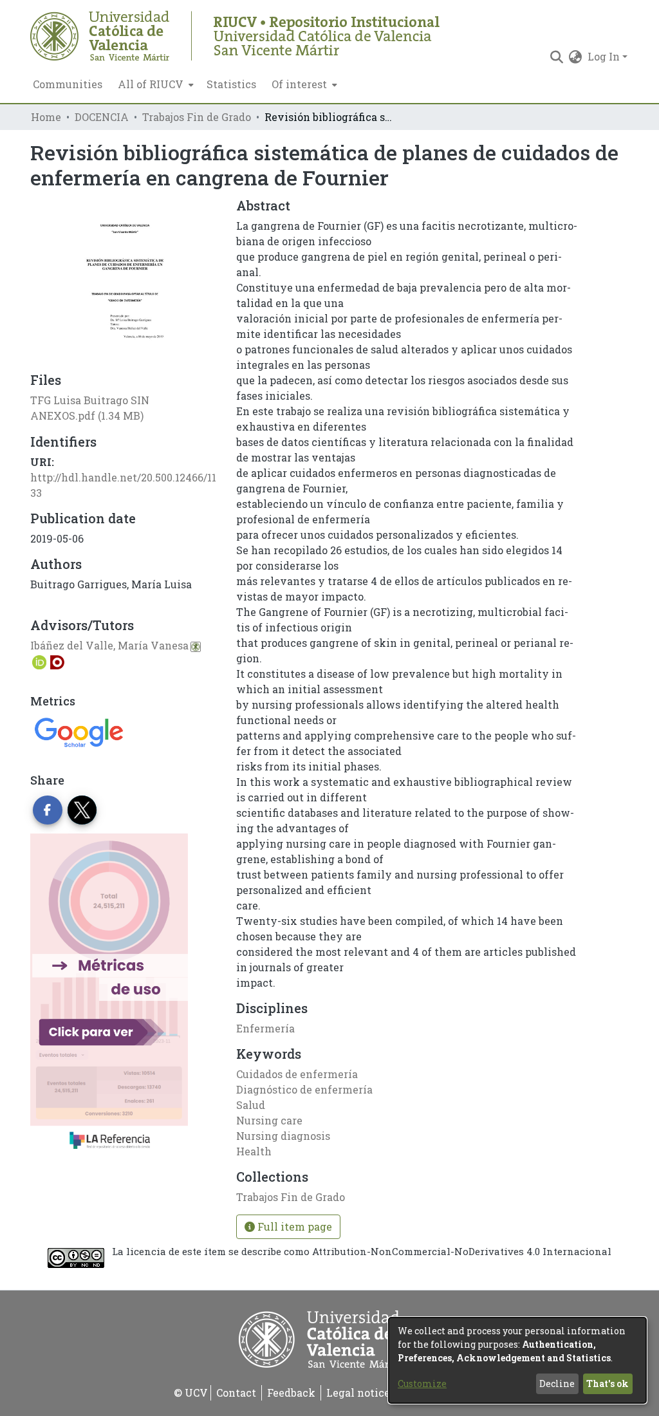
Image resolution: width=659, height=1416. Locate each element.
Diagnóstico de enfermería (304, 1089)
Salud (250, 1105)
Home (46, 117)
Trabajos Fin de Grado (196, 117)
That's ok (607, 1383)
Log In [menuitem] (604, 56)
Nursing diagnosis (283, 1135)
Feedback (291, 1392)
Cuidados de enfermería (297, 1074)
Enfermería (265, 1028)
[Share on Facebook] (47, 810)
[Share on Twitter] (82, 810)
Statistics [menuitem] (231, 84)
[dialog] (517, 1360)
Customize (422, 1383)
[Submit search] (557, 56)
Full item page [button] (293, 1226)
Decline (557, 1383)
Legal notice (358, 1392)
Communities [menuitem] (67, 84)
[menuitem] (154, 84)
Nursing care (269, 1120)
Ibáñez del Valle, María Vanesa (109, 645)
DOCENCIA (102, 117)
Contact (236, 1392)
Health (254, 1151)
